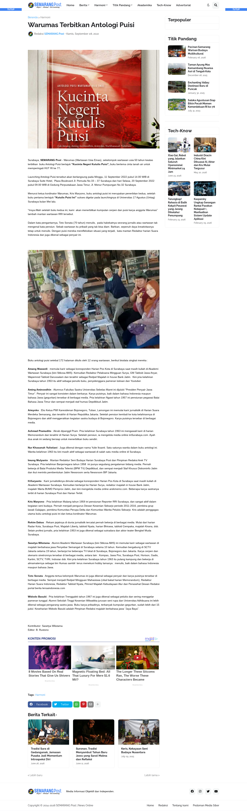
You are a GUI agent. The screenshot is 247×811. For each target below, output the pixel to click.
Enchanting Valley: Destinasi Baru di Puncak (199, 85)
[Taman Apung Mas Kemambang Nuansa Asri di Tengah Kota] (177, 69)
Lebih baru (36, 775)
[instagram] (200, 791)
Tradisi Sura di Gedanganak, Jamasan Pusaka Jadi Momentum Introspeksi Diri (46, 754)
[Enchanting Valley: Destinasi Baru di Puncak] (177, 87)
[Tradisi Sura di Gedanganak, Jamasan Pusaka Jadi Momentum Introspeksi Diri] (48, 732)
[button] (208, 5)
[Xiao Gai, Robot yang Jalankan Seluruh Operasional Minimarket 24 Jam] (179, 144)
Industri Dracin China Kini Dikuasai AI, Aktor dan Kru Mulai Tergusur (204, 162)
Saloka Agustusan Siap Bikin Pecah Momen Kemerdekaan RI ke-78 (201, 103)
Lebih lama (151, 775)
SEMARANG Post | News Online (74, 805)
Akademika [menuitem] (144, 5)
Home (150, 805)
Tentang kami (180, 805)
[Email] (91, 704)
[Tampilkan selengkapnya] (98, 704)
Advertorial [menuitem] (183, 5)
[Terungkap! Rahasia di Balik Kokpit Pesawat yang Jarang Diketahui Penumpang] (179, 188)
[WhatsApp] (76, 704)
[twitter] (208, 791)
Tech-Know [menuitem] (164, 5)
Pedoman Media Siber (206, 805)
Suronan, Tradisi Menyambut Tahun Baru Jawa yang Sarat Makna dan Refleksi (91, 754)
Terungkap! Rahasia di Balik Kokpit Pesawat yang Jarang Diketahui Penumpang (177, 207)
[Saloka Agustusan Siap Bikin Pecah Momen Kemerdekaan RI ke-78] (177, 104)
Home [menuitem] (70, 5)
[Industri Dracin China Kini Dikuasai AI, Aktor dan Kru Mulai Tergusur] (205, 144)
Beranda (33, 17)
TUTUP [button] (10, 9)
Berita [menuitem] (83, 5)
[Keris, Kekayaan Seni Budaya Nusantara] (138, 732)
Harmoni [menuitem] (99, 5)
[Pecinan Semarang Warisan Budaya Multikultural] (177, 51)
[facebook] (192, 791)
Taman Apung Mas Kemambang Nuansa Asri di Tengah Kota (200, 68)
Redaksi (163, 805)
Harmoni (45, 17)
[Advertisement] (11, 65)
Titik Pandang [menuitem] (121, 5)
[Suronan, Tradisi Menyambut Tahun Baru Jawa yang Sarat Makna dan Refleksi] (93, 732)
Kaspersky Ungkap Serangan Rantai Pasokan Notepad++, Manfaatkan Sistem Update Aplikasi (204, 209)
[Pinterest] (83, 704)
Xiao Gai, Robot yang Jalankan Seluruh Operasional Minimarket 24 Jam (177, 163)
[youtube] (216, 791)
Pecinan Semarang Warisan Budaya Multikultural (199, 50)
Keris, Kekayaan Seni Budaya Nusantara (134, 750)
